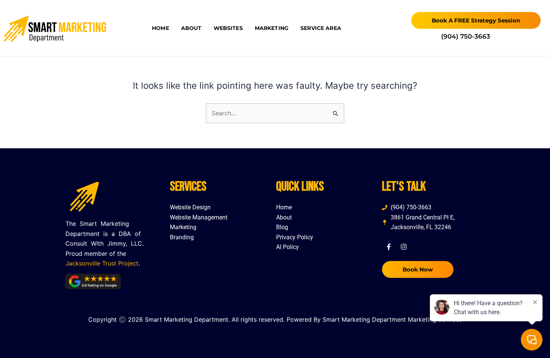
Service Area (320, 28)
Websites (228, 28)
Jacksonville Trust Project (101, 263)
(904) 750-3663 (465, 36)
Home (160, 28)
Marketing (271, 28)
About (191, 28)
